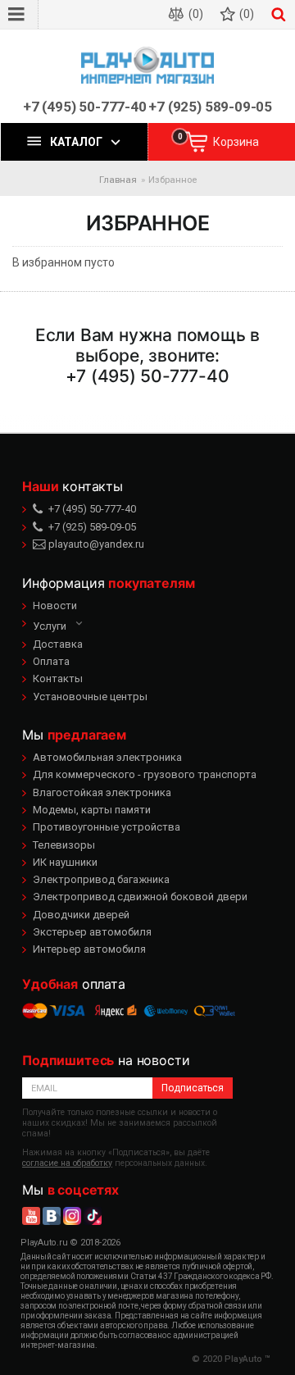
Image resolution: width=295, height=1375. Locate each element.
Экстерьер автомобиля (92, 932)
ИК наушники (65, 862)
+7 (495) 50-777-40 (85, 107)
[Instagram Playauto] (72, 1216)
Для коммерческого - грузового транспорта (144, 774)
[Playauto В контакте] (52, 1216)
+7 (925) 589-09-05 (210, 107)
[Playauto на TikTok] (93, 1216)
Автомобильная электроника (107, 757)
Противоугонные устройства (106, 827)
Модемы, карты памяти (92, 810)
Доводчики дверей (81, 914)
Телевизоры (64, 845)
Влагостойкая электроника (102, 792)
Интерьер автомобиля (89, 949)
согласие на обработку (67, 1163)
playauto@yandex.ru (95, 544)
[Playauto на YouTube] (31, 1216)
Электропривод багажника (101, 879)
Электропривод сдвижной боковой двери (140, 896)
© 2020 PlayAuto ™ (231, 1359)
